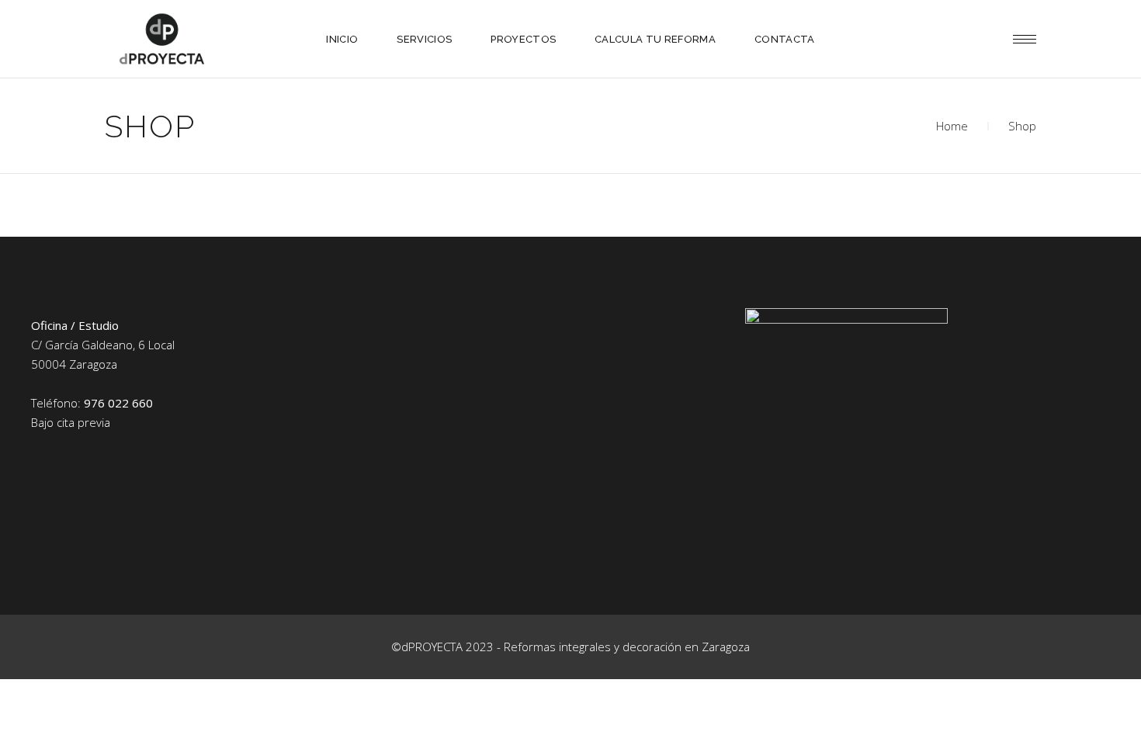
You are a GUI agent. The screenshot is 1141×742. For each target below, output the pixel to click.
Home (952, 125)
